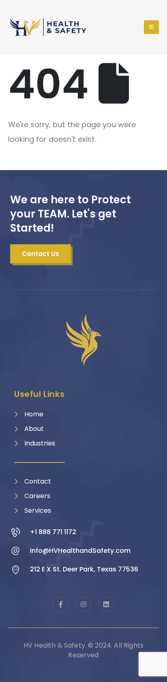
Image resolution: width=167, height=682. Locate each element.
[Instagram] (83, 604)
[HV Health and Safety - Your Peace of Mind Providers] (48, 27)
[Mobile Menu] (151, 27)
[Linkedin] (106, 604)
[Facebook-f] (60, 604)
